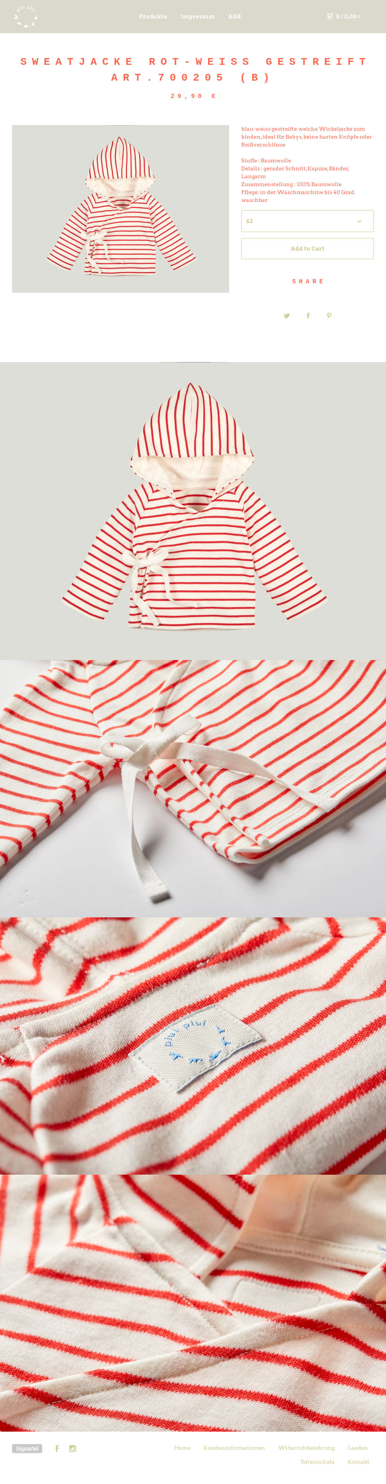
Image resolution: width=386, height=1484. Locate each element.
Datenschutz (317, 1462)
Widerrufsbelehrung (306, 1448)
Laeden (358, 1448)
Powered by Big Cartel (27, 1448)
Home (182, 1448)
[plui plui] (51, 16)
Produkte (153, 17)
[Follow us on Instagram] (73, 1449)
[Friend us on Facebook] (57, 1449)
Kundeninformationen (234, 1448)
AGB (234, 17)
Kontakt (358, 1462)
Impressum (198, 17)
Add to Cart (308, 249)
